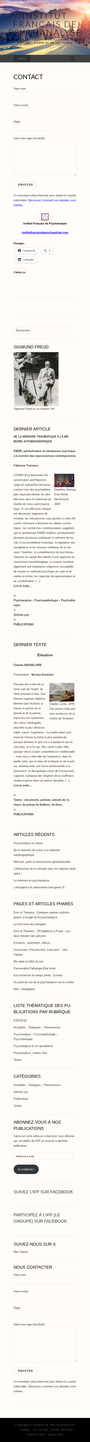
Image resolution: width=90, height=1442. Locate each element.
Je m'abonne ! (26, 1169)
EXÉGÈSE (20, 1020)
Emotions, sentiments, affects (32, 942)
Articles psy (21, 614)
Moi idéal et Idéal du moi (28, 961)
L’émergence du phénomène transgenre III (39, 887)
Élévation (45, 655)
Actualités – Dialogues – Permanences (37, 1027)
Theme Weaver (61, 1430)
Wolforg (55, 1434)
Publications (21, 1098)
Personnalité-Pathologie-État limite (34, 968)
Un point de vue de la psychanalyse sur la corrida (43, 982)
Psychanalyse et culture (28, 843)
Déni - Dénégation (24, 989)
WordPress (66, 1425)
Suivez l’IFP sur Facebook (43, 1192)
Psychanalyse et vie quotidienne (33, 1046)
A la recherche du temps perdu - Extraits (38, 975)
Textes (18, 1059)
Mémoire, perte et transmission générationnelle (42, 861)
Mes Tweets (21, 1251)
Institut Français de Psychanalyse (45, 24)
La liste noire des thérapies (30, 924)
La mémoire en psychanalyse (31, 880)
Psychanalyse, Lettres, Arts (30, 1052)
